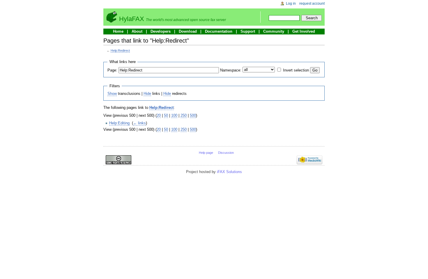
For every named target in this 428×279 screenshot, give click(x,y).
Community (273, 31)
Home (118, 31)
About (137, 31)
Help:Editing (119, 123)
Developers (161, 31)
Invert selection (296, 70)
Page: (112, 70)
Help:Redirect (120, 50)
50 (166, 115)
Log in (291, 3)
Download (188, 31)
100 (174, 115)
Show (112, 93)
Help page (206, 152)
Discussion (226, 152)
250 (184, 115)
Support (247, 31)
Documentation (218, 31)
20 (159, 115)
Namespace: (230, 70)
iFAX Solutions (229, 172)
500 (193, 115)
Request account (312, 3)
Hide (147, 93)
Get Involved (303, 31)
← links (139, 123)
